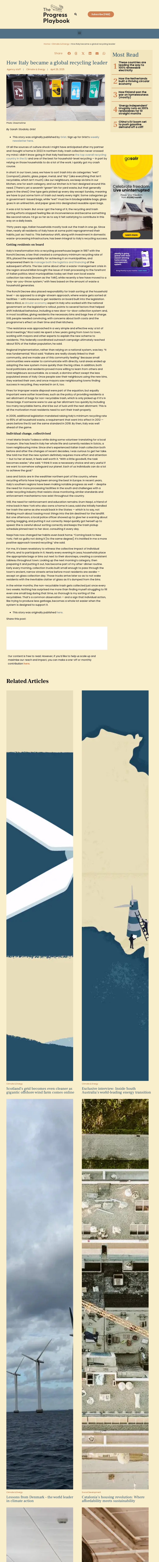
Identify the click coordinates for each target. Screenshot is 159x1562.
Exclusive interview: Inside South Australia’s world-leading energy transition (116, 1090)
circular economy (35, 303)
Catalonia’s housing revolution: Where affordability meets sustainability (113, 1499)
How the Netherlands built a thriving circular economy (134, 81)
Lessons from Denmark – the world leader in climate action (39, 1499)
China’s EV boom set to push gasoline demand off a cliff (133, 124)
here (60, 612)
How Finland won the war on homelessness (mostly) (133, 94)
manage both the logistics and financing (60, 262)
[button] (75, 14)
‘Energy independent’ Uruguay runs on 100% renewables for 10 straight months (133, 109)
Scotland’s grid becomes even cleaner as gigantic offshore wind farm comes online (40, 1090)
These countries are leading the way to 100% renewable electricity (132, 66)
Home (47, 43)
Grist (63, 137)
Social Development (91, 1492)
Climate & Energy (60, 43)
